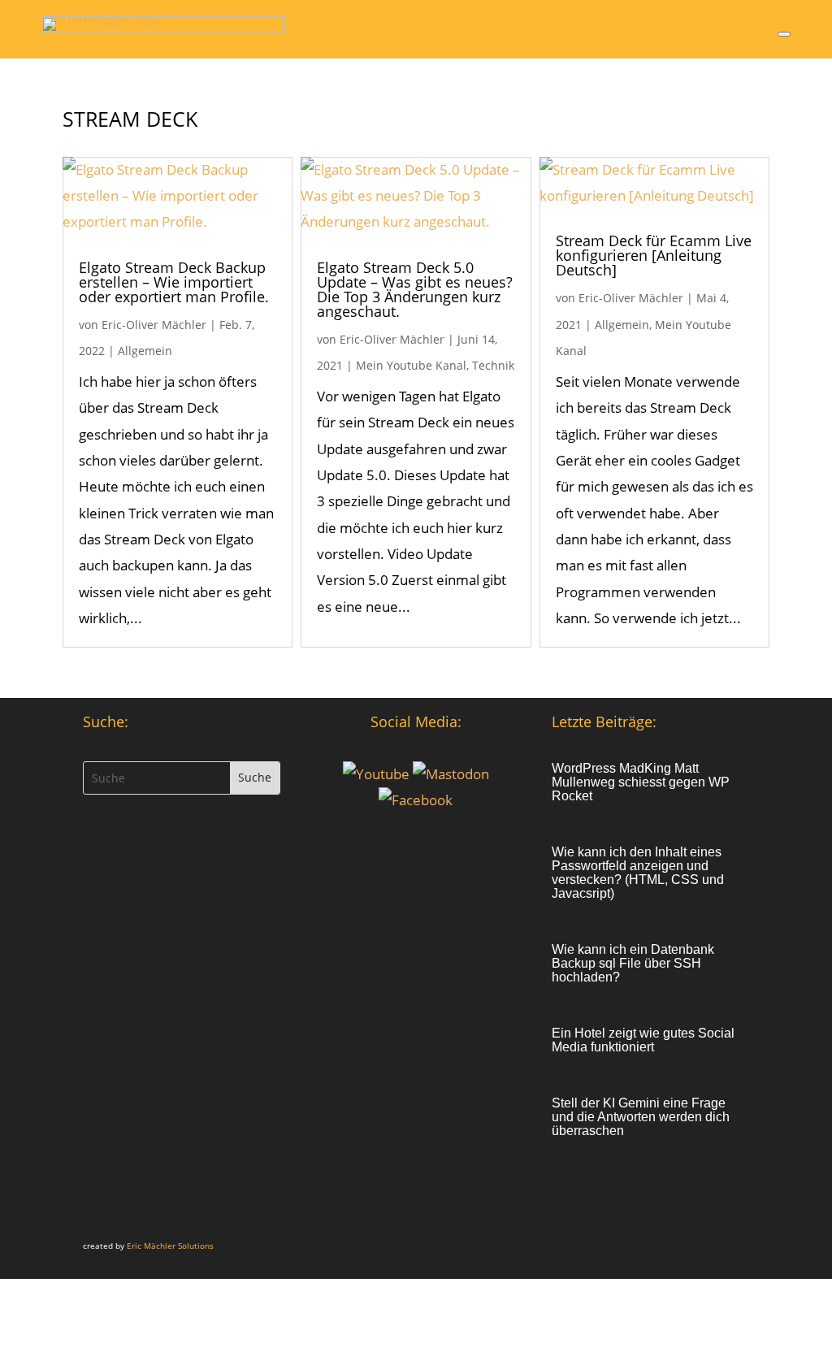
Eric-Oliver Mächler (154, 324)
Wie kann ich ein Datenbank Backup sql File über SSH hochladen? (633, 963)
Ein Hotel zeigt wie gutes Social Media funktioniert (643, 1040)
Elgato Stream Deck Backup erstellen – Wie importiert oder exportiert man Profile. (174, 282)
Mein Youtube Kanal (411, 365)
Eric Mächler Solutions (170, 1245)
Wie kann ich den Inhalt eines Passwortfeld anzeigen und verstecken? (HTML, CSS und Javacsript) (638, 872)
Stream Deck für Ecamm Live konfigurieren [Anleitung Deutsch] (654, 255)
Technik (493, 365)
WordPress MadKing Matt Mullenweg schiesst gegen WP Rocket (641, 782)
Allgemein (145, 350)
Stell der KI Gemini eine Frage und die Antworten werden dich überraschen (641, 1117)
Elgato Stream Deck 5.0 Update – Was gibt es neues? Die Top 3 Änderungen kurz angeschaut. (415, 289)
